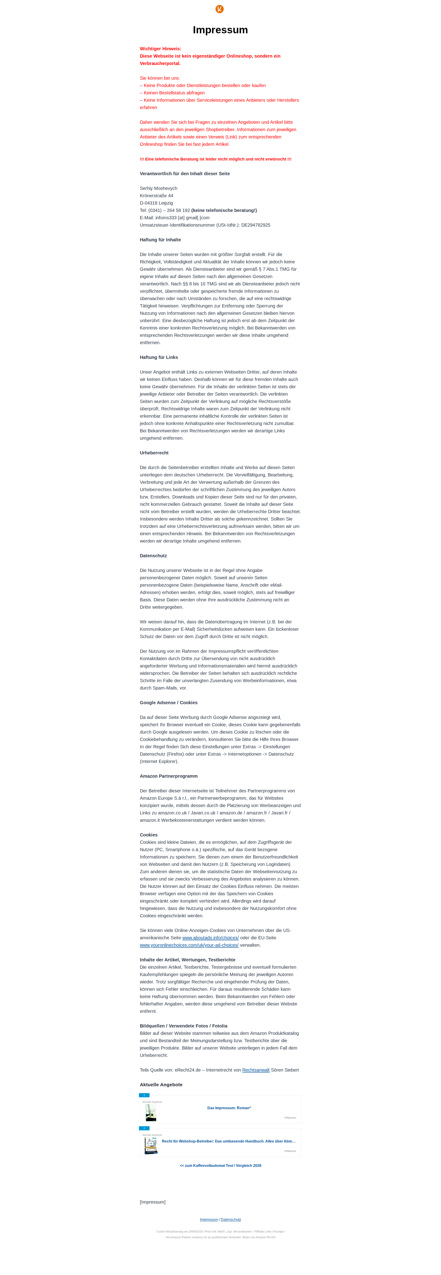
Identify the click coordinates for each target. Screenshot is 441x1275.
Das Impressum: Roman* (229, 1108)
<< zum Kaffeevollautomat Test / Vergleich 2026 (220, 1166)
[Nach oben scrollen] (418, 1256)
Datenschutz (231, 1220)
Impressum (209, 1220)
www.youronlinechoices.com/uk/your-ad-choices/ (189, 945)
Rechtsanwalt (256, 1069)
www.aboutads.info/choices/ (210, 937)
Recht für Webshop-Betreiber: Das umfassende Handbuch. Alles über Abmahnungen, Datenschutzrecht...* (229, 1141)
